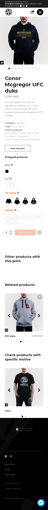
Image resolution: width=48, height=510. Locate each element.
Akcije (7, 469)
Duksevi (21, 123)
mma (14, 126)
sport (21, 126)
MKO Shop (10, 464)
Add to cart (24, 232)
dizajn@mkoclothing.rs (14, 4)
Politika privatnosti (13, 488)
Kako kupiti (10, 474)
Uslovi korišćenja (12, 483)
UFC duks (10, 336)
